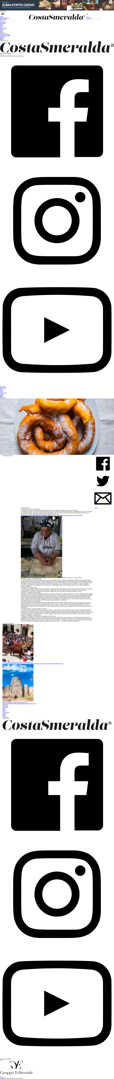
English (2, 38)
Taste (1, 24)
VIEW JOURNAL (4, 34)
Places (1, 30)
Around (2, 29)
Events (1, 25)
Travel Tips (3, 22)
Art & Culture (3, 28)
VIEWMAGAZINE (4, 18)
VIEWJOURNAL (3, 17)
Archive (2, 1077)
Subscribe (88, 17)
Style (1, 27)
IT (87, 16)
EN (87, 14)
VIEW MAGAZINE (5, 35)
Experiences (3, 23)
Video (1, 32)
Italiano (2, 39)
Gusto (95, 507)
